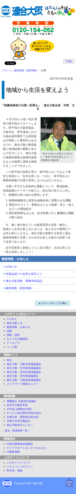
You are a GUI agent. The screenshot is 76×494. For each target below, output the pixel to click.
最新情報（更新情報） (26, 70)
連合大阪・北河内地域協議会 (24, 371)
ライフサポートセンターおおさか (26, 447)
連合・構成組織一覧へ (17, 430)
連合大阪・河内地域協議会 (22, 375)
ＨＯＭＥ (12, 319)
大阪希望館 (13, 451)
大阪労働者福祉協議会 (20, 443)
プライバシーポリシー (20, 466)
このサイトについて (18, 462)
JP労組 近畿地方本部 (19, 409)
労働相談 (17, 338)
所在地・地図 (14, 470)
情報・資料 (13, 334)
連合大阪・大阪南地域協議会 (24, 379)
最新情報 (18, 326)
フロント (7, 70)
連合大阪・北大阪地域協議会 (24, 367)
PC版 (69, 61)
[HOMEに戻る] (38, 16)
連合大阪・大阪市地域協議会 (24, 364)
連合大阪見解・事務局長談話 (24, 280)
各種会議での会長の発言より (24, 273)
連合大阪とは (14, 322)
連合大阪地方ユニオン (20, 424)
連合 (9, 359)
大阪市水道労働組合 (18, 420)
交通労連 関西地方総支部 (22, 416)
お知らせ (11, 266)
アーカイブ (13, 342)
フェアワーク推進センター (22, 383)
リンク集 (12, 346)
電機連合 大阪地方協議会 (21, 401)
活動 (9, 330)
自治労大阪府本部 (17, 404)
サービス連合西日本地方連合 (24, 412)
